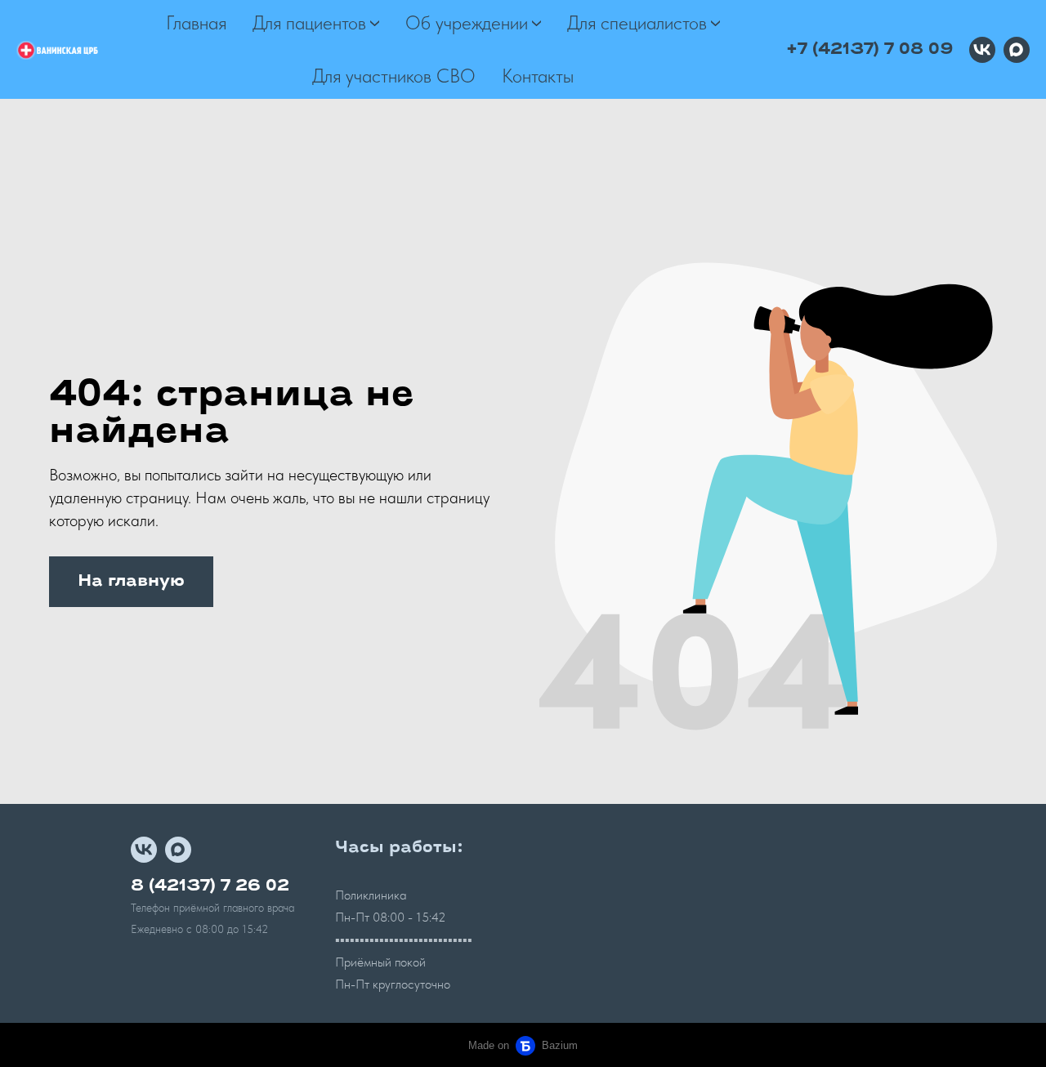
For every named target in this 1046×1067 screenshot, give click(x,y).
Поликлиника (370, 895)
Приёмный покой (380, 962)
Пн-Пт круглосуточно (392, 984)
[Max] (1017, 50)
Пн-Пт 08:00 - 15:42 (390, 917)
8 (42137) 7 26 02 (210, 886)
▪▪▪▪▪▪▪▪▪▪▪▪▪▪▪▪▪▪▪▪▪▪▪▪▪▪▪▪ (403, 940)
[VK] (982, 50)
